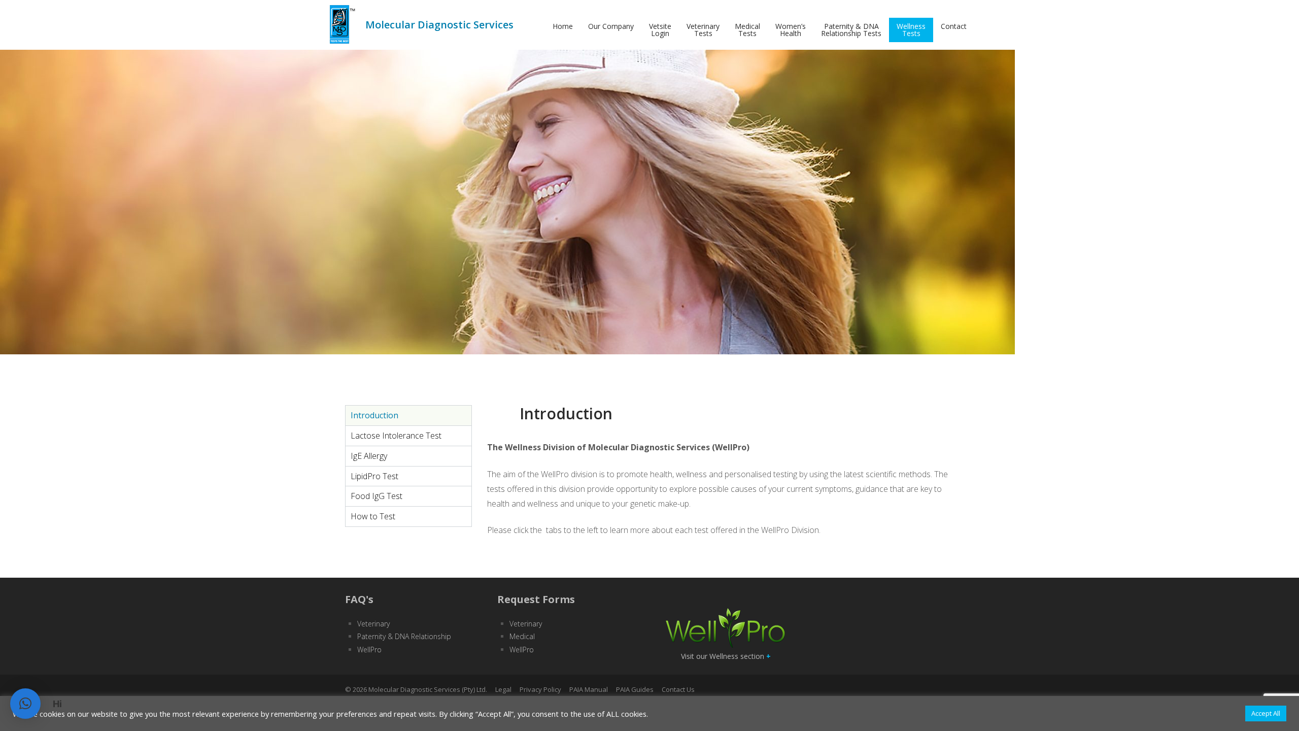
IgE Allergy (369, 455)
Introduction (374, 415)
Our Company (611, 26)
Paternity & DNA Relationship (404, 636)
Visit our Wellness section (726, 656)
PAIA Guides (635, 689)
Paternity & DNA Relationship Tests (851, 29)
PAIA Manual (588, 689)
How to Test (373, 516)
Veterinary (373, 623)
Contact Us (678, 689)
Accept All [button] (1265, 713)
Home (563, 26)
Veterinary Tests (703, 29)
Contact (954, 26)
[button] (25, 703)
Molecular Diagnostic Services (439, 24)
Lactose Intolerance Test (396, 435)
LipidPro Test (374, 476)
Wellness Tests (911, 29)
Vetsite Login (660, 29)
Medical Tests (747, 29)
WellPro (369, 649)
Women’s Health (790, 29)
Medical (522, 636)
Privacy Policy (540, 689)
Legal (503, 689)
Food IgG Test (376, 496)
